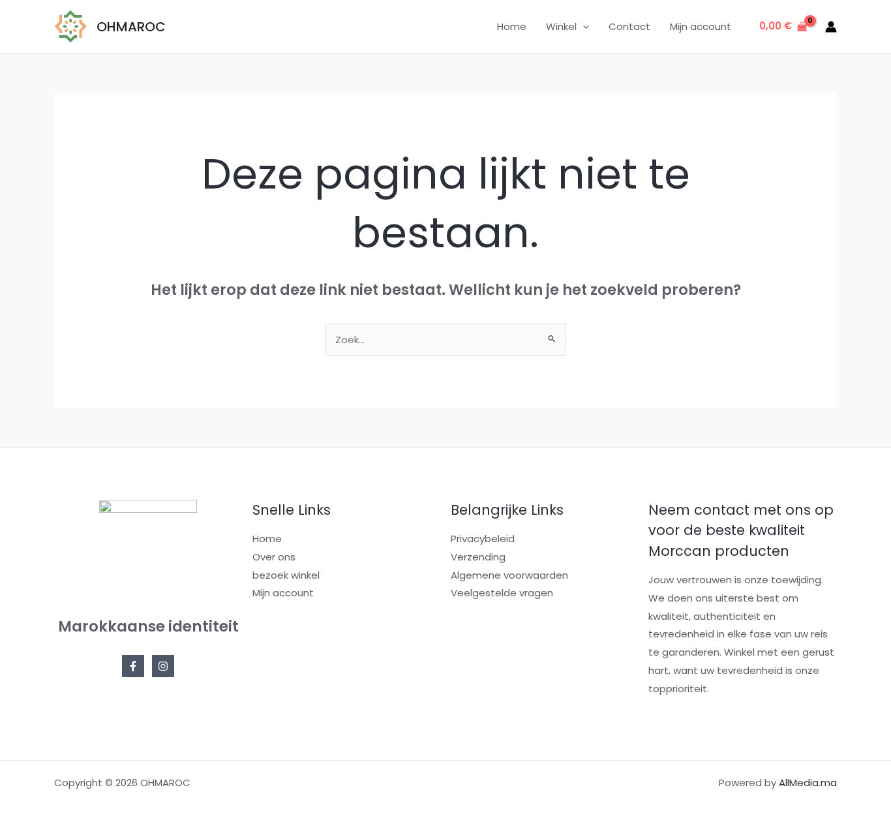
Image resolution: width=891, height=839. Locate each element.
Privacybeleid (483, 538)
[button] (583, 27)
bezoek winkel (286, 575)
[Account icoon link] (831, 27)
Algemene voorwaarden (509, 575)
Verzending (478, 557)
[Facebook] (133, 666)
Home (511, 26)
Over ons (273, 557)
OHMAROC (131, 27)
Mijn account (700, 26)
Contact (629, 26)
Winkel (561, 26)
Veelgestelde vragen (502, 593)
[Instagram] (163, 666)
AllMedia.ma (808, 782)
